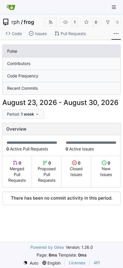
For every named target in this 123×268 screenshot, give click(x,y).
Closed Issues (76, 168)
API (97, 262)
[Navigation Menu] (114, 7)
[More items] (116, 34)
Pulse (12, 51)
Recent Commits (22, 88)
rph (15, 22)
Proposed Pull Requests (47, 171)
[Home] (11, 7)
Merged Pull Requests (17, 171)
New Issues (106, 168)
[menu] (23, 114)
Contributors (18, 63)
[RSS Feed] (50, 22)
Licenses (77, 262)
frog (29, 22)
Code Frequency (22, 75)
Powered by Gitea (47, 247)
